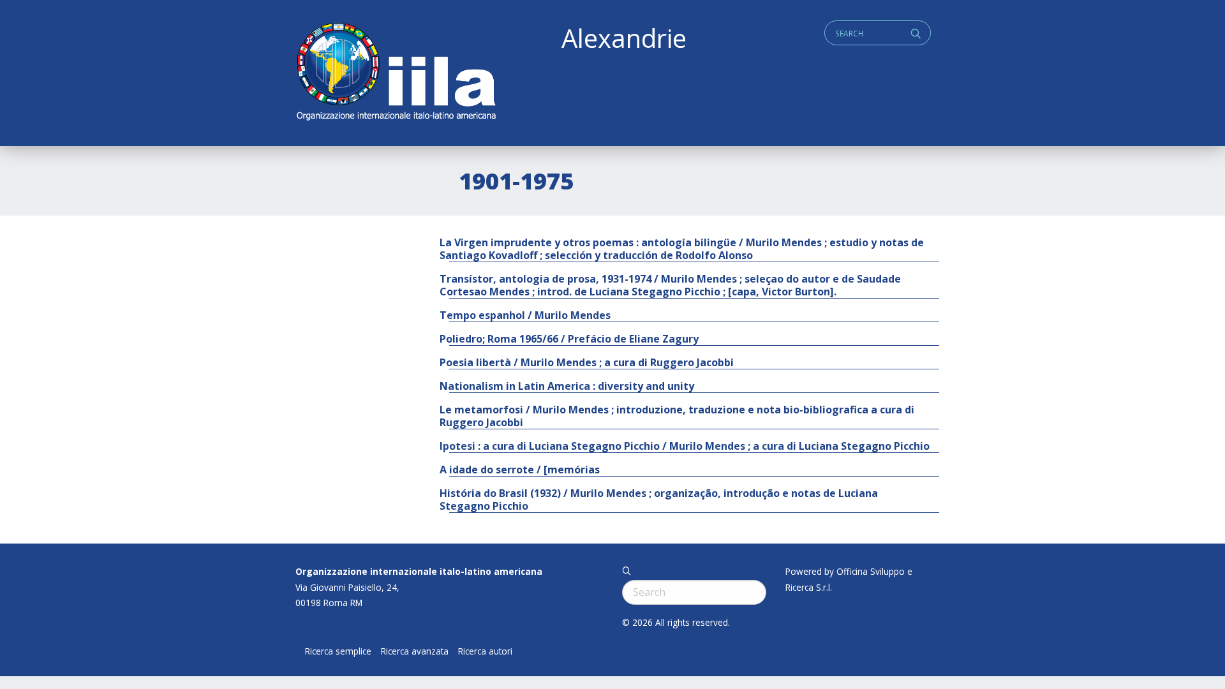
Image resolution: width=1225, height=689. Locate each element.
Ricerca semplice (338, 651)
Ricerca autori (485, 651)
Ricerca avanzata (415, 651)
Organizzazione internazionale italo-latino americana (418, 571)
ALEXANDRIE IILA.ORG (395, 73)
